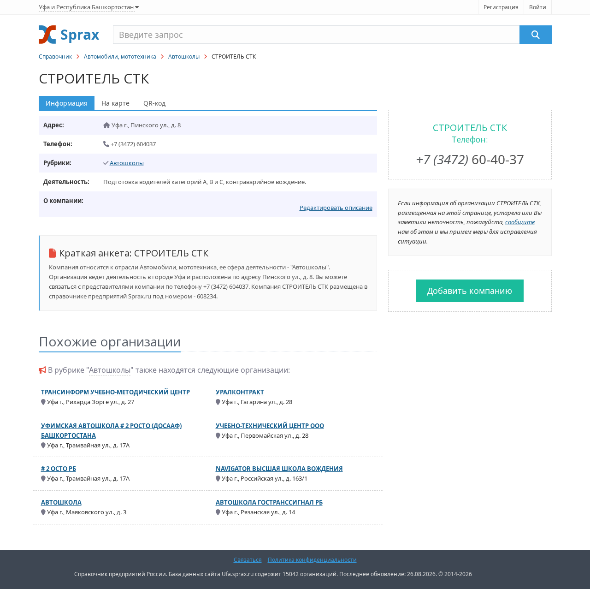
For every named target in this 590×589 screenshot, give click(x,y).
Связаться (248, 560)
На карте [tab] (115, 103)
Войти (537, 7)
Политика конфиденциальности (312, 560)
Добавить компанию (469, 290)
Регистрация (501, 7)
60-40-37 (470, 159)
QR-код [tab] (154, 103)
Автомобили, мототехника (120, 56)
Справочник (55, 56)
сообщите (520, 222)
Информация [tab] (67, 103)
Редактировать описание (336, 207)
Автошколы (184, 56)
